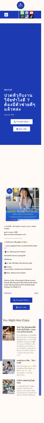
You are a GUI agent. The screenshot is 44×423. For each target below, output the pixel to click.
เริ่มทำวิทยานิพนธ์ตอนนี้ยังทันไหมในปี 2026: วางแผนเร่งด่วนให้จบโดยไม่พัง (26, 329)
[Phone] (29, 4)
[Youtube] (31, 13)
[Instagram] (24, 4)
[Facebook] (27, 13)
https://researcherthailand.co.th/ (23, 259)
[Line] (22, 13)
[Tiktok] (33, 4)
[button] (10, 2)
